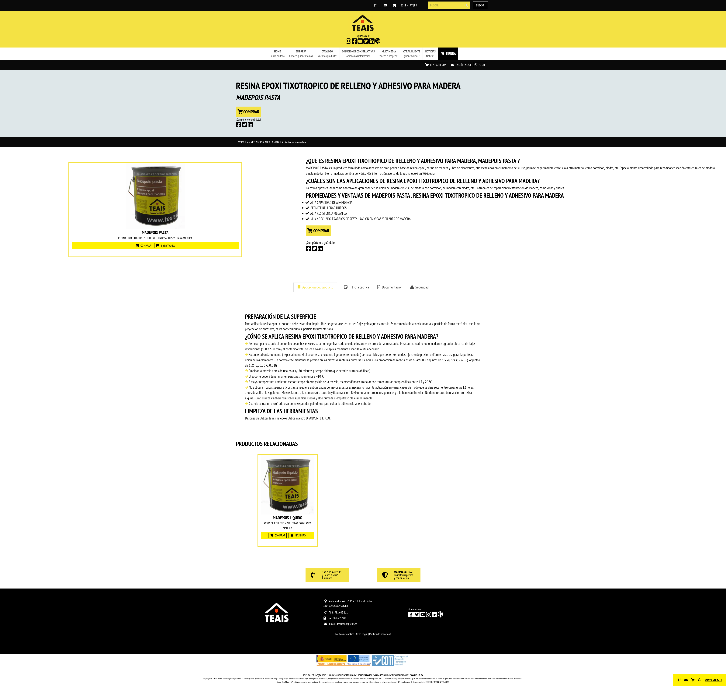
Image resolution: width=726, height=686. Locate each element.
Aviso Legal (362, 634)
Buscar (480, 5)
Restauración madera (295, 142)
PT (411, 5)
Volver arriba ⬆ (713, 680)
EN (406, 5)
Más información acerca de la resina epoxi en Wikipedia (400, 173)
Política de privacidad (380, 634)
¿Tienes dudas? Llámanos (332, 575)
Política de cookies (344, 634)
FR (415, 5)
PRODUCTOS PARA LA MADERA (267, 142)
